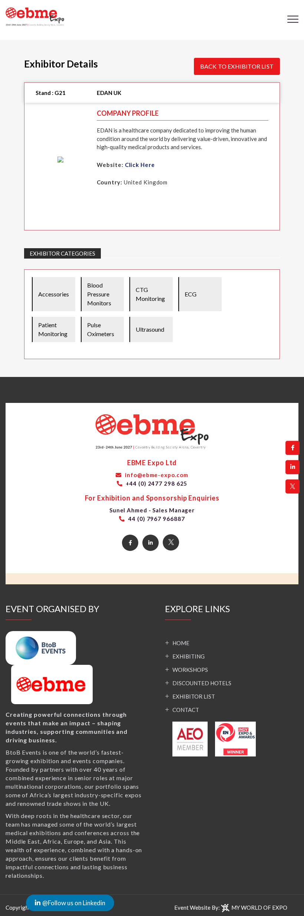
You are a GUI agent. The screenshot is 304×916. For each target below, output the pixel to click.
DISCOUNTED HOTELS (201, 683)
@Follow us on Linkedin (73, 903)
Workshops (190, 669)
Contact (185, 709)
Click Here (140, 164)
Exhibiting (188, 656)
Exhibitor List (193, 696)
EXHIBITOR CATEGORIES (62, 253)
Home (180, 643)
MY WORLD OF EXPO (259, 907)
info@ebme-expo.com (155, 475)
